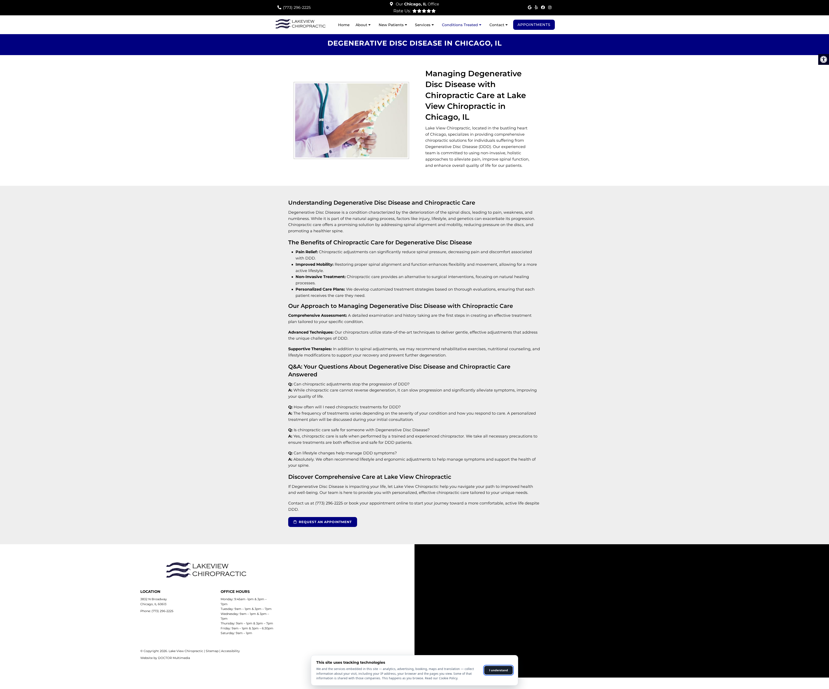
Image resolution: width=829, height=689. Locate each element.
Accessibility (230, 651)
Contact (496, 25)
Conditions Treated (460, 25)
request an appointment (325, 522)
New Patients (391, 25)
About (361, 25)
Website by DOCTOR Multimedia (165, 658)
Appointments (534, 24)
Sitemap (212, 651)
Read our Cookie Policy (441, 678)
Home (344, 25)
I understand (498, 670)
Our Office (417, 4)
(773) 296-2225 (297, 7)
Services (422, 25)
